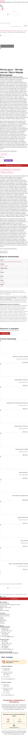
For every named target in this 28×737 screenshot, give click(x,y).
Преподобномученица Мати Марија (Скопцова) (11, 261)
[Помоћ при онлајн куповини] (3, 662)
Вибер (8, 721)
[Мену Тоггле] (14, 11)
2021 (1, 269)
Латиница (2, 0)
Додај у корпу (8, 160)
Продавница (6, 30)
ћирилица (3, 282)
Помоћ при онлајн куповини (12, 661)
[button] (14, 571)
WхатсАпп (20, 721)
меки (2, 278)
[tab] (5, 169)
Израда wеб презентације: (9, 652)
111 (1, 273)
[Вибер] (8, 720)
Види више (4, 154)
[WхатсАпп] (20, 720)
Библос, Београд (4, 265)
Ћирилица (2, 2)
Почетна (1, 30)
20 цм (2, 286)
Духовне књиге (13, 30)
